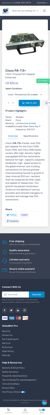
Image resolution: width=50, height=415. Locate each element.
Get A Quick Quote (10, 339)
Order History (8, 351)
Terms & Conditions (11, 384)
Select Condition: (13, 89)
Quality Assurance (10, 372)
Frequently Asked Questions (14, 376)
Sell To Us (6, 343)
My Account (7, 347)
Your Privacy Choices (11, 392)
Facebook (14, 221)
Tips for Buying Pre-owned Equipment (19, 380)
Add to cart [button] (31, 103)
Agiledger (25, 403)
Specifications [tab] (30, 136)
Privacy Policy (8, 388)
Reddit (25, 215)
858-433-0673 (23, 3)
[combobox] (24, 10)
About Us (6, 331)
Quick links (41, 3)
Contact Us (7, 335)
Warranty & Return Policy (13, 368)
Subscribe (36, 294)
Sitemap (6, 355)
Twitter (13, 215)
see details (30, 123)
